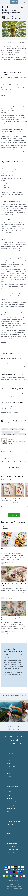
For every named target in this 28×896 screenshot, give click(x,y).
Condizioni (9, 836)
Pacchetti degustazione (12, 783)
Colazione (21, 429)
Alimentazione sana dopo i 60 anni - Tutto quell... (12, 618)
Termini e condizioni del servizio (14, 886)
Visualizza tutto (14, 515)
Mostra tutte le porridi (6, 479)
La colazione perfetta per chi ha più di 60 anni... (14, 584)
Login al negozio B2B (12, 824)
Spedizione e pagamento (12, 843)
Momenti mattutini (6, 434)
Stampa (8, 811)
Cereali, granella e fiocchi (13, 779)
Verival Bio (3, 42)
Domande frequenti (11, 805)
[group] (11, 711)
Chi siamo (9, 795)
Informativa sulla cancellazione (19, 890)
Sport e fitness (22, 434)
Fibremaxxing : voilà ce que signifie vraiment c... (12, 550)
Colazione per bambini (7, 431)
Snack (8, 773)
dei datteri (10, 63)
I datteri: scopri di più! (6, 66)
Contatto (9, 856)
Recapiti (21, 888)
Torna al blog (15, 467)
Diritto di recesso (11, 846)
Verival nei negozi (11, 808)
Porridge (9, 757)
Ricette (14, 434)
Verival (13, 880)
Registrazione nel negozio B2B (14, 821)
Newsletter (9, 818)
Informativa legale (8, 890)
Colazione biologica (11, 753)
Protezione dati (10, 852)
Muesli (8, 763)
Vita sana (17, 431)
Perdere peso (5, 429)
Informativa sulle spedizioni (12, 888)
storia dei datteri (7, 77)
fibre (17, 108)
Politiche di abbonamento (13, 840)
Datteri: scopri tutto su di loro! (9, 347)
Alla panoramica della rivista (8, 526)
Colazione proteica (11, 766)
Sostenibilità (10, 798)
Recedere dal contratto (12, 849)
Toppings (9, 776)
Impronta (9, 833)
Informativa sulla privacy (15, 884)
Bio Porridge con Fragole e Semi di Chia (6, 499)
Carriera (9, 814)
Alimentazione (11, 42)
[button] (2, 1)
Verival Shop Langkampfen (13, 801)
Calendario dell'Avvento (12, 786)
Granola (8, 760)
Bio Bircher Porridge (18, 498)
